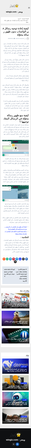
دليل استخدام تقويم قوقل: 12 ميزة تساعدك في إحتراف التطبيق (17, 304)
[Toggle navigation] (29, 8)
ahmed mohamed (19, 38)
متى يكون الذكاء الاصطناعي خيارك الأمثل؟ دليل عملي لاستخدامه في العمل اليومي (16, 404)
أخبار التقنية (23, 366)
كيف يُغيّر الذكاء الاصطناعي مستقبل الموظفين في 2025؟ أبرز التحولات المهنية (17, 421)
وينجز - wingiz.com (14, 12)
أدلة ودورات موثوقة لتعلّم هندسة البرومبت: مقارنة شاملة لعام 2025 (17, 386)
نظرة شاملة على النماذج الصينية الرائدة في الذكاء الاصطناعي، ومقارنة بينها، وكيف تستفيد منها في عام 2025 (16, 371)
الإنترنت (24, 400)
